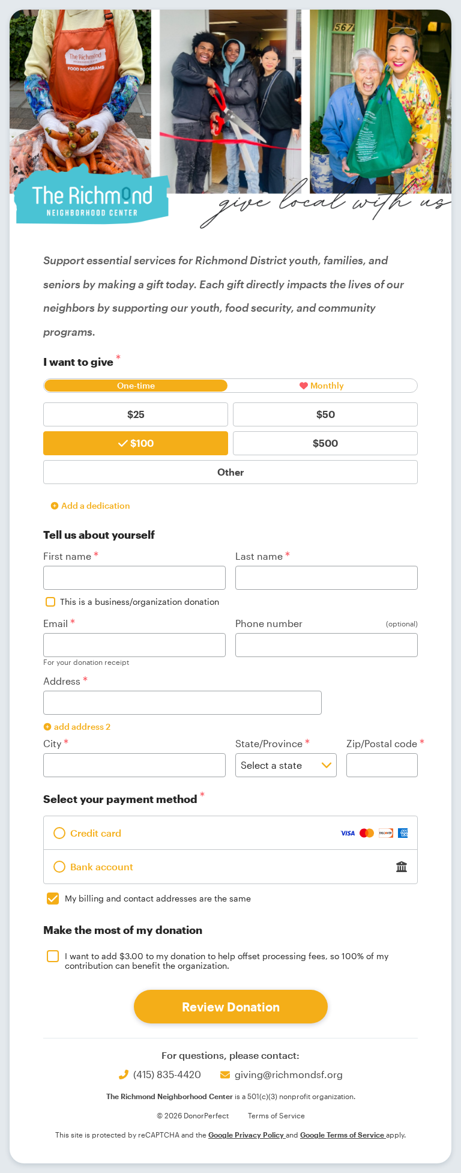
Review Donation (231, 1006)
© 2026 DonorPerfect (193, 1115)
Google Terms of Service (343, 1134)
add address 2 (82, 726)
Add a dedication (95, 505)
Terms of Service (276, 1115)
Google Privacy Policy (247, 1134)
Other (230, 471)
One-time (136, 385)
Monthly (327, 385)
